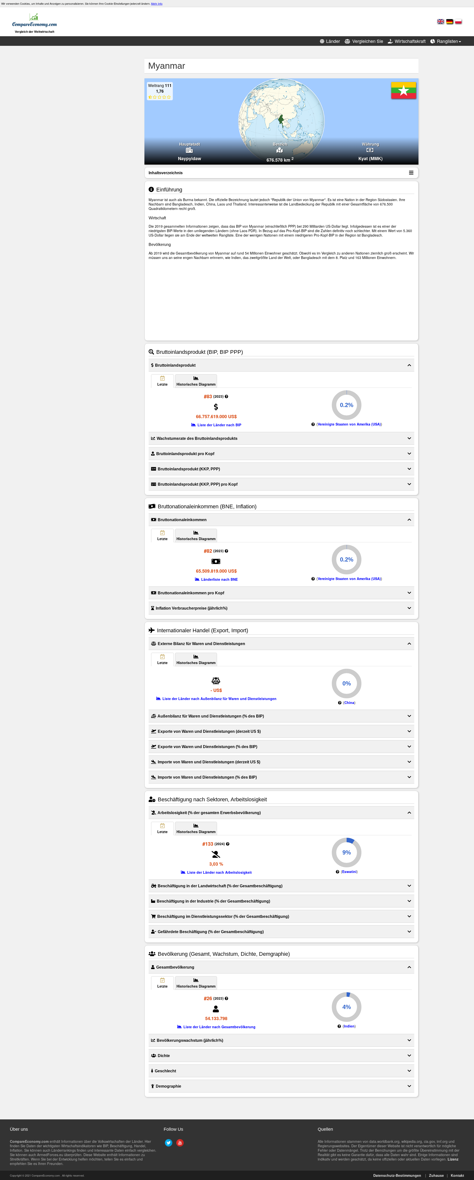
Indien (349, 1026)
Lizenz (453, 1159)
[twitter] (168, 1145)
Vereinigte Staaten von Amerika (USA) (349, 424)
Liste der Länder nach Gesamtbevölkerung (219, 1026)
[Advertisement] (93, 132)
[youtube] (179, 1145)
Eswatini (349, 871)
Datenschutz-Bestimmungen (397, 1175)
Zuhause (436, 1175)
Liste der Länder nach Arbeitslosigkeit (219, 872)
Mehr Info (156, 3)
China (349, 702)
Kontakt (457, 1175)
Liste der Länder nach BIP (219, 424)
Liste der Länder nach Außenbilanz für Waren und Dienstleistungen (218, 698)
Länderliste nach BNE (219, 579)
